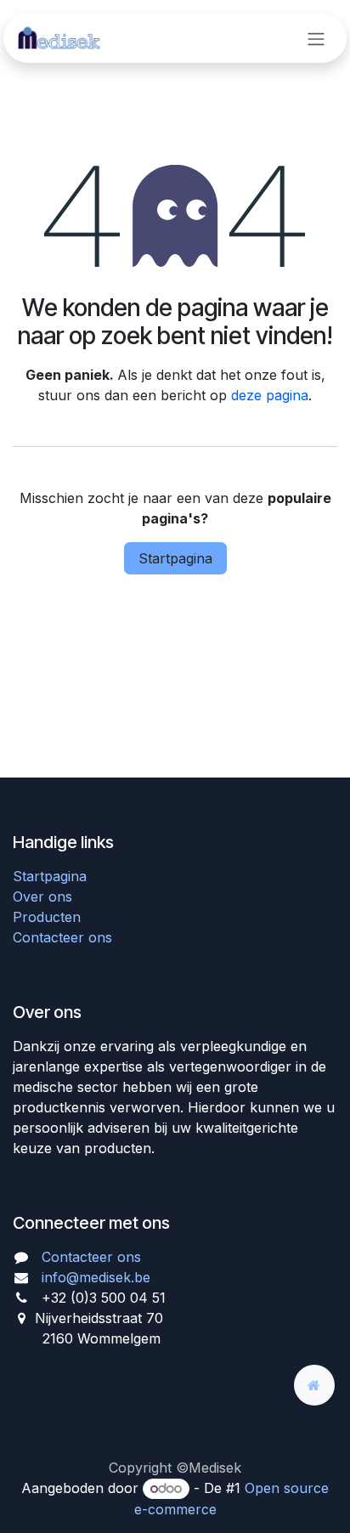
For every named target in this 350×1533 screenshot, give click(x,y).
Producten (47, 916)
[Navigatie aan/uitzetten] (316, 38)
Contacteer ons (62, 937)
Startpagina (175, 558)
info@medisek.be (96, 1277)
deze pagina (269, 395)
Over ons (42, 896)
